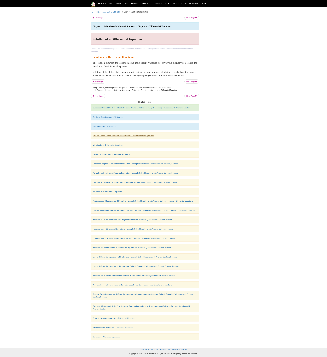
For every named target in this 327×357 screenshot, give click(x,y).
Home (93, 12)
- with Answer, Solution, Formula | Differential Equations (144, 210)
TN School (177, 3)
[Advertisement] (219, 48)
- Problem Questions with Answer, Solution (135, 182)
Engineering (157, 3)
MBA (167, 3)
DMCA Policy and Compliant (177, 349)
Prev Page (98, 18)
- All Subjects (108, 117)
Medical (145, 3)
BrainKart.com (105, 3)
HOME (118, 3)
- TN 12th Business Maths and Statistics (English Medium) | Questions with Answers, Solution (141, 108)
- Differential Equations (107, 145)
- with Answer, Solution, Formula (134, 238)
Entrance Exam (191, 3)
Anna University (131, 3)
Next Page (190, 18)
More (204, 3)
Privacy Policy (145, 349)
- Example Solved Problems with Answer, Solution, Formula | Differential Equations (143, 201)
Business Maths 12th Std (109, 12)
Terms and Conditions (158, 349)
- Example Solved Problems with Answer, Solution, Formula (135, 164)
